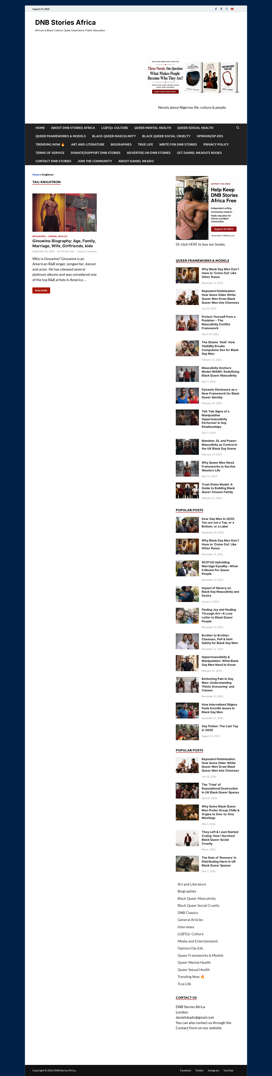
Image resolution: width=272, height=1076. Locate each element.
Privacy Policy (216, 144)
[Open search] (238, 128)
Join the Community (95, 161)
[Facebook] (216, 9)
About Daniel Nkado (136, 161)
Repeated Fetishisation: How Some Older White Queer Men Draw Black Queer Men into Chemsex (220, 296)
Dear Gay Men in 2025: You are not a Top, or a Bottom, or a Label (218, 522)
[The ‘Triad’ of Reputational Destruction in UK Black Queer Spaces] (187, 785)
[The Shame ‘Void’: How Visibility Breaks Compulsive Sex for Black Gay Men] (187, 343)
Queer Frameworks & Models (61, 136)
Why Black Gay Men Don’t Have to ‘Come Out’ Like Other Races (220, 273)
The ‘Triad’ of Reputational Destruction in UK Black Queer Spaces (220, 788)
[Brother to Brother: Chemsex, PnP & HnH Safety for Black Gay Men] (187, 636)
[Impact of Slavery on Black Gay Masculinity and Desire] (187, 588)
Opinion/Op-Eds (210, 136)
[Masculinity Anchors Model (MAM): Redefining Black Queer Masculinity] (187, 368)
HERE (193, 244)
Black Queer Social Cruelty (166, 136)
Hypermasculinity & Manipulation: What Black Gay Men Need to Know (220, 661)
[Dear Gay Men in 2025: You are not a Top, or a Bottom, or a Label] (187, 519)
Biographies (121, 144)
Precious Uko (67, 251)
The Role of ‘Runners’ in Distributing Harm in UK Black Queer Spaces (219, 861)
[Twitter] (221, 9)
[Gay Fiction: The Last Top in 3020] (187, 727)
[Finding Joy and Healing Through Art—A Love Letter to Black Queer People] (187, 610)
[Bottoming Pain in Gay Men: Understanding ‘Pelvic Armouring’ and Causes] (187, 679)
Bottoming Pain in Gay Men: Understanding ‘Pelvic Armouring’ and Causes (218, 684)
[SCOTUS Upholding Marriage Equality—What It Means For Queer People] (187, 563)
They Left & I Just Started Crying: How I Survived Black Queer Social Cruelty (220, 837)
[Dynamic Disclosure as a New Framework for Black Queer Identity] (187, 390)
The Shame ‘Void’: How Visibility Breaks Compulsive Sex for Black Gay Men (220, 347)
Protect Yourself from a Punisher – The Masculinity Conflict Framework (219, 322)
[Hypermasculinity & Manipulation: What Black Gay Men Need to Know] (187, 657)
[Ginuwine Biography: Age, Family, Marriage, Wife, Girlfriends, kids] (64, 213)
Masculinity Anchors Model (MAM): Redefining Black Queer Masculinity (220, 371)
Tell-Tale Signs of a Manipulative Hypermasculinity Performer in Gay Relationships (215, 419)
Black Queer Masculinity (114, 136)
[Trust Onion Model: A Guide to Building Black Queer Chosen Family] (187, 485)
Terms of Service (50, 153)
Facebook (185, 1070)
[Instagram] (226, 9)
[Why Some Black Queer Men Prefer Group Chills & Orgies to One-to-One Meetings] (187, 807)
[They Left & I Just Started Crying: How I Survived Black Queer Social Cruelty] (187, 832)
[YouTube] (232, 9)
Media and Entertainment (198, 941)
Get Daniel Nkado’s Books (199, 153)
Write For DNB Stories (178, 144)
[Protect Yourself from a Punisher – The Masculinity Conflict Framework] (187, 317)
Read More (39, 289)
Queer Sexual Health (195, 128)
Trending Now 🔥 (50, 144)
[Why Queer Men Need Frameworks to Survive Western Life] (187, 463)
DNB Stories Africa (65, 22)
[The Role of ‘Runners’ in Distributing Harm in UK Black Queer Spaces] (187, 858)
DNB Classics (188, 912)
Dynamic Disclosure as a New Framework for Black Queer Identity (220, 393)
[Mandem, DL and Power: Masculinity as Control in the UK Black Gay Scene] (187, 441)
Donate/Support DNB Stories (95, 153)
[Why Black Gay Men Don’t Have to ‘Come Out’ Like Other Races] (187, 270)
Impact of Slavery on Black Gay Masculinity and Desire (220, 592)
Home (40, 128)
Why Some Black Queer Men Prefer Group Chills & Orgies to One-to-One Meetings (220, 812)
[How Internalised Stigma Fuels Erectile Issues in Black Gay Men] (187, 705)
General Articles (57, 236)
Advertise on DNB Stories (149, 153)
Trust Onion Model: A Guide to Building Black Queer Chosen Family (218, 488)
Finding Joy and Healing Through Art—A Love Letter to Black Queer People (219, 615)
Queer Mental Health (152, 128)
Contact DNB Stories (53, 161)
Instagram (213, 1070)
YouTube (228, 1070)
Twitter (199, 1070)
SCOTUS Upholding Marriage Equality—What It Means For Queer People (220, 568)
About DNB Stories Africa (73, 128)
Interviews (186, 927)
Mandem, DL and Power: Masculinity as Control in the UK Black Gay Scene (219, 444)
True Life (145, 144)
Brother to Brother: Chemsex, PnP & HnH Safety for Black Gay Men (220, 639)
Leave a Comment (87, 251)
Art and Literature (87, 144)
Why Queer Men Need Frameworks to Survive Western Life (218, 466)
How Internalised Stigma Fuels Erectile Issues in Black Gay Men (219, 708)
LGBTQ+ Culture (114, 128)
